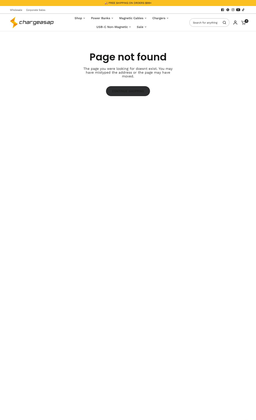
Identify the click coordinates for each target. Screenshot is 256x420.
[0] (242, 22)
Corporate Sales (35, 10)
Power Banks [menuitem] (100, 18)
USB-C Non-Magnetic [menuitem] (112, 27)
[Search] (224, 22)
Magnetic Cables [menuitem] (131, 18)
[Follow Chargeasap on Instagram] (233, 9)
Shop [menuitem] (78, 18)
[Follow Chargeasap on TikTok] (243, 9)
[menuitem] (17, 10)
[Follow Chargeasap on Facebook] (222, 9)
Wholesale (16, 10)
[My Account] (235, 22)
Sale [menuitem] (140, 27)
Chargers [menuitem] (158, 18)
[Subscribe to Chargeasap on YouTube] (238, 9)
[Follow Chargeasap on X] (227, 9)
